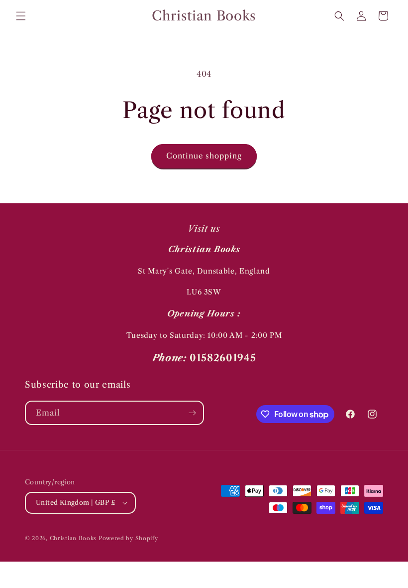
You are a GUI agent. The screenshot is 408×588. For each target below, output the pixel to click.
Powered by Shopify (128, 538)
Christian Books (74, 538)
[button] (21, 16)
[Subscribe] (192, 413)
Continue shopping (204, 155)
